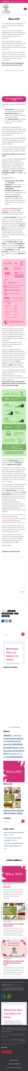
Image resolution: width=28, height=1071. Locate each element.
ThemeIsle (19, 1067)
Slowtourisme (12, 754)
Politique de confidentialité (14, 1063)
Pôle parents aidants (19, 522)
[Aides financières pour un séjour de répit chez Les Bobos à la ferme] (14, 947)
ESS (4, 741)
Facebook (6, 1)
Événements (17, 757)
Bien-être (17, 735)
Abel (5, 229)
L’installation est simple (6, 984)
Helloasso (22, 591)
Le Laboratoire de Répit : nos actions (14, 70)
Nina (24, 225)
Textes (8, 757)
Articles (12, 735)
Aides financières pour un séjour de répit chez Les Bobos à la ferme (13, 963)
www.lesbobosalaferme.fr (8, 518)
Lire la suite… (7, 898)
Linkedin (3, 1)
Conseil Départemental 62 (13, 738)
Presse (14, 747)
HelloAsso (17, 727)
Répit (16, 613)
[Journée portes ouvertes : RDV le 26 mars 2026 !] (14, 910)
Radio (19, 748)
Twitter (5, 1)
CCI (21, 735)
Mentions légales (14, 1060)
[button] (14, 99)
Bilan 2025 (7, 783)
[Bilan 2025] (14, 874)
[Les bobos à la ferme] (6, 9)
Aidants (7, 735)
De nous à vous (7, 884)
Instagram (8, 1)
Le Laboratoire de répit (7, 613)
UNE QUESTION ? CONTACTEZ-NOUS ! (17, 1)
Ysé (4, 227)
